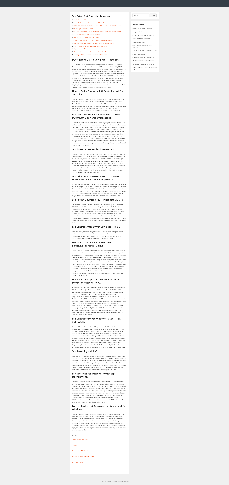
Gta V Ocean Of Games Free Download (143, 61)
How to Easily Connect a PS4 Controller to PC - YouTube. (89, 23)
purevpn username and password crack (143, 57)
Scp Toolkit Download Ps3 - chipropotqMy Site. (87, 34)
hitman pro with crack (138, 54)
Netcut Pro (75, 445)
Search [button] (153, 15)
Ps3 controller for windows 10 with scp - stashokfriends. (90, 52)
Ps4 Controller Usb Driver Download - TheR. (86, 37)
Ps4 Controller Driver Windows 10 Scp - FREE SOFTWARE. (91, 46)
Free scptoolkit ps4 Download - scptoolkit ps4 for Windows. (91, 55)
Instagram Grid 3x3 (137, 32)
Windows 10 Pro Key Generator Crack (83, 456)
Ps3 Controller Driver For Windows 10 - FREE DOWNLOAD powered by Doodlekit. (97, 26)
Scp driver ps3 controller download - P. (84, 29)
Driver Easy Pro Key (78, 462)
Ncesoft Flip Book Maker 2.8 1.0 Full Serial (144, 51)
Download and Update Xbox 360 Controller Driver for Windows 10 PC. (93, 43)
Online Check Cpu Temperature (141, 38)
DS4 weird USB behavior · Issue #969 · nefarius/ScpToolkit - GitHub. (92, 40)
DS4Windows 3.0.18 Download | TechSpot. (85, 20)
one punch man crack (138, 42)
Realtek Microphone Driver (80, 439)
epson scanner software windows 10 (143, 35)
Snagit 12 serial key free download (142, 28)
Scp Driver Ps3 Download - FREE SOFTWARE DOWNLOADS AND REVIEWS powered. (97, 31)
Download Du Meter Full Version (81, 451)
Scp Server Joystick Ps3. (81, 49)
